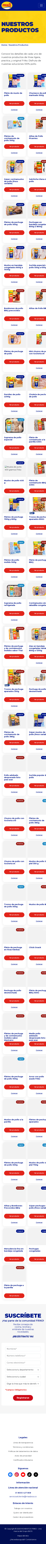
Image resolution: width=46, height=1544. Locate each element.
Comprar (14, 110)
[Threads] (36, 1474)
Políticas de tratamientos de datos (23, 1451)
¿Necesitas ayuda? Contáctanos (23, 1539)
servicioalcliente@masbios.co (23, 1496)
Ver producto (14, 103)
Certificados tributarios (23, 1460)
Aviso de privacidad (23, 1456)
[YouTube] (23, 1474)
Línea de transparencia (23, 1443)
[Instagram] (16, 1474)
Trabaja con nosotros (23, 1508)
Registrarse (23, 1398)
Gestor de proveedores (23, 1517)
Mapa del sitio (23, 1536)
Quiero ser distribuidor (23, 1513)
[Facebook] (10, 1474)
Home (4, 45)
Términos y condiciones (23, 1447)
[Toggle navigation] (41, 5)
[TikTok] (29, 1474)
